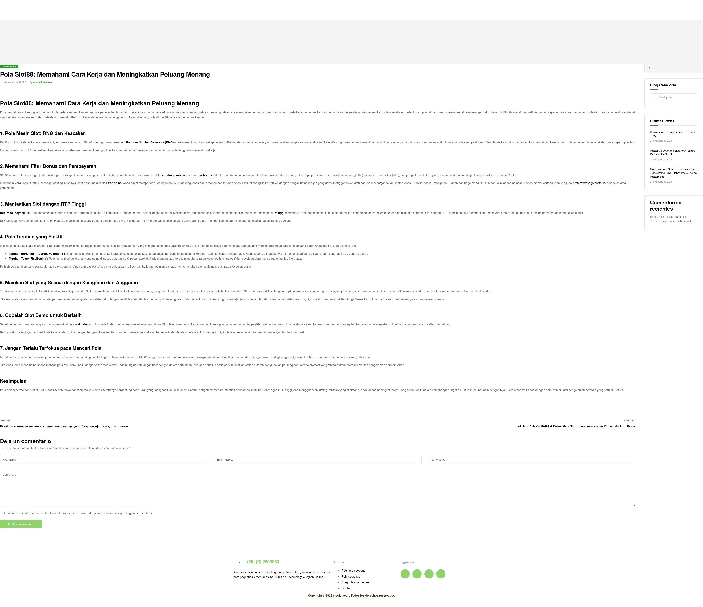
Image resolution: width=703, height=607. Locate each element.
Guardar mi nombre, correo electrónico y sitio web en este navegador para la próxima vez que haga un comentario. (78, 513)
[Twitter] (429, 573)
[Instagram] (440, 573)
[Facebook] (405, 573)
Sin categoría (9, 66)
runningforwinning (42, 82)
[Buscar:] (673, 68)
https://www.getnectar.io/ (590, 183)
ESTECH (655, 216)
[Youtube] (417, 573)
